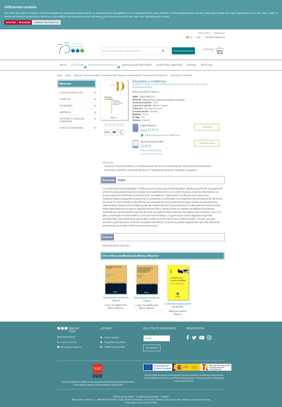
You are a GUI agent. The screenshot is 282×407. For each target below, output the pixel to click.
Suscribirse (152, 348)
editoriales (102, 65)
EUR (198, 37)
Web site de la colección (116, 245)
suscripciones (137, 65)
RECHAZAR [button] (24, 22)
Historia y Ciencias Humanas (72, 120)
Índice (122, 180)
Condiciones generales (147, 396)
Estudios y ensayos (185, 170)
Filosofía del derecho (162, 170)
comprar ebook (206, 143)
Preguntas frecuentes (115, 342)
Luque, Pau (109, 305)
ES (190, 37)
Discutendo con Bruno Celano (116, 299)
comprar (207, 127)
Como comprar (111, 337)
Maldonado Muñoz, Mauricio (146, 91)
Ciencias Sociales (71, 92)
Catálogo (77, 65)
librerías (169, 65)
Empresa (65, 112)
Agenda (192, 65)
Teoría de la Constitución (155, 75)
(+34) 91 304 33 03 (68, 342)
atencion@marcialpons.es (70, 347)
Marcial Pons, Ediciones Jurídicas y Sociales (164, 99)
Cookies (165, 396)
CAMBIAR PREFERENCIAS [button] (46, 22)
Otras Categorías (71, 128)
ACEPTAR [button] (11, 22)
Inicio (64, 64)
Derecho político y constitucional (100, 75)
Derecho (78, 75)
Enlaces (108, 237)
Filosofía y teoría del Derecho (132, 170)
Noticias (206, 65)
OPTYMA (152, 402)
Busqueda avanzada (183, 51)
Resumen (109, 180)
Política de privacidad (114, 347)
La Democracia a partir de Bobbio (178, 305)
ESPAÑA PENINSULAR (215, 37)
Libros (68, 75)
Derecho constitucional (129, 75)
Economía (66, 105)
